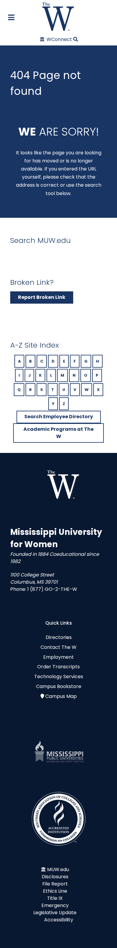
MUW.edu (58, 869)
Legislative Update (54, 912)
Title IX (55, 898)
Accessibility (58, 919)
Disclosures (55, 876)
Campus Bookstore (58, 686)
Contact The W (58, 647)
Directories (59, 637)
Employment (58, 657)
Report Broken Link (41, 297)
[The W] (58, 16)
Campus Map (61, 696)
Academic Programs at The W (58, 433)
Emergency (55, 905)
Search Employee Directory (58, 416)
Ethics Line (55, 891)
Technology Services (58, 676)
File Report (55, 883)
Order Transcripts (58, 666)
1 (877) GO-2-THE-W (52, 589)
